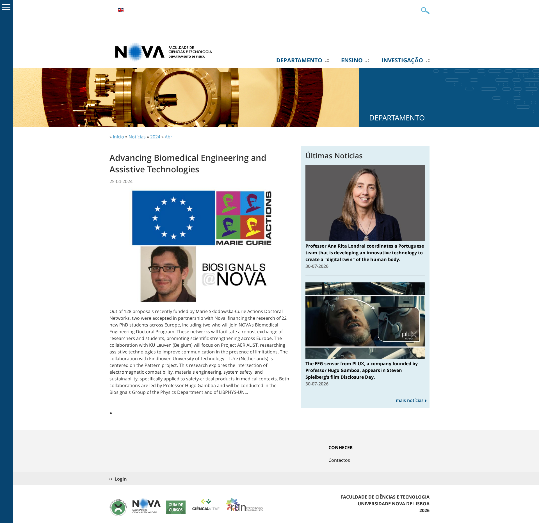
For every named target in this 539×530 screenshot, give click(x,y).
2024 (155, 137)
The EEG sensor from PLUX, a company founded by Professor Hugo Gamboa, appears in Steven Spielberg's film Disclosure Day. (361, 370)
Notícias (137, 137)
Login (121, 479)
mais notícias (410, 400)
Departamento (299, 60)
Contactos (339, 460)
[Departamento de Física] (165, 51)
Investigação (402, 60)
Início (118, 137)
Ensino (352, 60)
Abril (170, 137)
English (121, 10)
